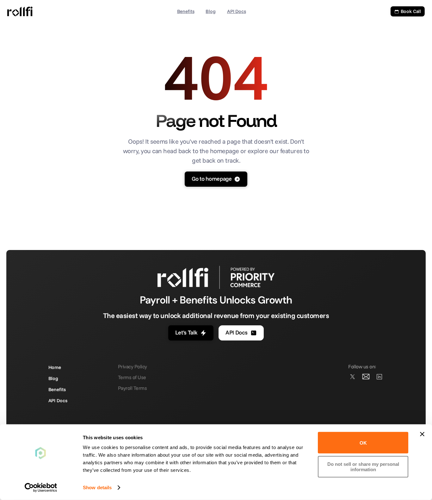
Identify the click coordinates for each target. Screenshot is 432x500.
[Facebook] (379, 376)
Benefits (185, 11)
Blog (210, 11)
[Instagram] (365, 376)
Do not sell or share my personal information (363, 466)
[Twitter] (352, 376)
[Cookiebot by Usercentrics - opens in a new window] (41, 487)
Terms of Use (132, 377)
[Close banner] (422, 434)
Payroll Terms (132, 388)
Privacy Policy (132, 366)
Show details (97, 487)
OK (363, 442)
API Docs (236, 11)
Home (54, 367)
